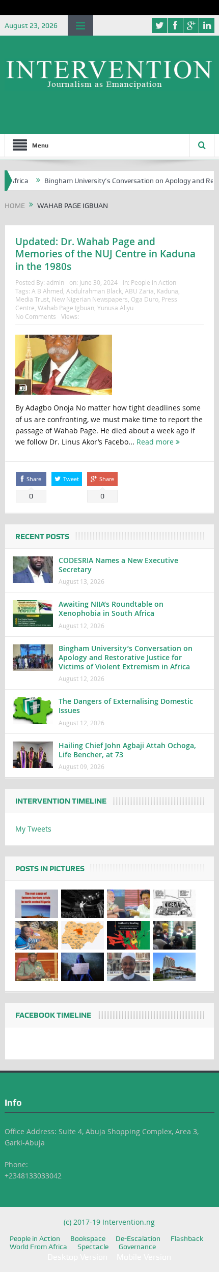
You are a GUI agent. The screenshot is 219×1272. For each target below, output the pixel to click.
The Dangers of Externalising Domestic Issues (126, 705)
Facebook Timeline (53, 1015)
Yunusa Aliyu (115, 308)
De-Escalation (138, 1238)
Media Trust (32, 299)
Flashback (187, 1238)
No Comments (35, 316)
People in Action (153, 282)
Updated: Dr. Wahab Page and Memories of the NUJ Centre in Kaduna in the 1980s (105, 254)
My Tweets (33, 829)
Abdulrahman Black (94, 291)
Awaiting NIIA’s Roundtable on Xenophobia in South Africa (111, 608)
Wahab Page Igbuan (66, 308)
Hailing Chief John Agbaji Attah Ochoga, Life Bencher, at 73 (127, 750)
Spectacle (92, 1247)
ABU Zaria (139, 291)
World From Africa (38, 1247)
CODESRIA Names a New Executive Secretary (118, 564)
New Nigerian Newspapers (90, 299)
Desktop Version (77, 1257)
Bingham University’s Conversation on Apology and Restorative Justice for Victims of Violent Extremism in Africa (126, 657)
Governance (137, 1247)
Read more (156, 442)
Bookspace (87, 1238)
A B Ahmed (47, 291)
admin (55, 282)
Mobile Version (144, 1257)
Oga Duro (144, 299)
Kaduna (167, 291)
